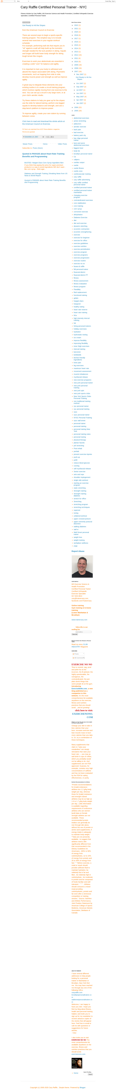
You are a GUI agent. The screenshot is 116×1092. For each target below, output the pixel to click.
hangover (77, 304)
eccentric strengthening (82, 232)
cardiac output (79, 162)
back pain (77, 129)
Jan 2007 (80, 103)
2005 (76, 111)
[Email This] (46, 137)
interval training (79, 349)
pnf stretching (79, 446)
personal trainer (80, 423)
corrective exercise (81, 212)
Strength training (80, 491)
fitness (76, 278)
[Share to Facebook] (51, 137)
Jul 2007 (79, 90)
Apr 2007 (80, 100)
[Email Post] (43, 137)
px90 (75, 460)
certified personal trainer (83, 187)
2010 (76, 61)
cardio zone (78, 171)
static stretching (80, 488)
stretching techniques (82, 507)
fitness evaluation (80, 284)
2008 (76, 68)
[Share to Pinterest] (53, 137)
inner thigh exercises (81, 346)
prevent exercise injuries (83, 454)
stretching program (81, 504)
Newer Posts (27, 144)
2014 (76, 48)
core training (78, 206)
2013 (76, 52)
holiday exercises (80, 329)
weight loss (78, 537)
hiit (75, 323)
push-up (77, 457)
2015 (76, 45)
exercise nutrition (80, 246)
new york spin (79, 390)
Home (45, 144)
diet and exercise (80, 223)
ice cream (77, 337)
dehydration (78, 215)
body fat (77, 151)
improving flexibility (81, 343)
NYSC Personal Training (83, 418)
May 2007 (80, 97)
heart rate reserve (80, 310)
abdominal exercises (81, 118)
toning (76, 513)
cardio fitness (79, 168)
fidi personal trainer (81, 269)
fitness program (80, 287)
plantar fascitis (79, 443)
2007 (76, 71)
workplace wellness (81, 543)
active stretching (80, 121)
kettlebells (77, 355)
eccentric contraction (81, 229)
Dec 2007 (80, 74)
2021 (76, 28)
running (76, 466)
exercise (77, 235)
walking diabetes (80, 526)
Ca (75, 157)
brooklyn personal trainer (83, 154)
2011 (76, 58)
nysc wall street (79, 420)
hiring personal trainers (82, 326)
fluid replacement (80, 292)
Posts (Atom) (38, 148)
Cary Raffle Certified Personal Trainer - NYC (54, 7)
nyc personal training (81, 409)
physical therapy (80, 440)
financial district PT (81, 275)
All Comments (79, 658)
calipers (76, 159)
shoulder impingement (82, 477)
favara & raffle (79, 266)
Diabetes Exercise (80, 217)
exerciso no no (79, 263)
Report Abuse (78, 551)
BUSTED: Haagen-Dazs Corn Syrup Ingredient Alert (44, 163)
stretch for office (80, 499)
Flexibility (77, 289)
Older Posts (62, 144)
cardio (76, 165)
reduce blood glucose (82, 463)
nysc (75, 412)
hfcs (75, 315)
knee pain (77, 363)
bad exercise (78, 132)
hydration (77, 332)
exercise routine (80, 261)
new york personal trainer (83, 383)
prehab (76, 451)
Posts (76, 654)
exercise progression (81, 258)
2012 (76, 55)
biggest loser (78, 148)
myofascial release (81, 377)
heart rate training (80, 312)
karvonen (77, 352)
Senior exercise (79, 471)
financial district (79, 272)
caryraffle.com (77, 992)
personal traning (80, 437)
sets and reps (79, 474)
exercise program (80, 252)
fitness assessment (81, 281)
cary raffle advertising (82, 180)
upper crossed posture (82, 519)
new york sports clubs (82, 393)
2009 (76, 65)
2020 (76, 32)
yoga (75, 546)
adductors (77, 124)
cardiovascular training (82, 174)
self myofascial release (82, 469)
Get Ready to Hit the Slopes (33, 25)
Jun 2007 (80, 93)
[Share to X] (50, 137)
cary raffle (77, 177)
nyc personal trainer (81, 406)
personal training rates (82, 434)
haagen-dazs (78, 301)
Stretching (77, 501)
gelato (76, 298)
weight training (79, 540)
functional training (80, 295)
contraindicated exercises (83, 200)
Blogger (82, 1087)
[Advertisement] (77, 941)
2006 (76, 107)
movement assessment (82, 371)
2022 (76, 25)
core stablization (80, 203)
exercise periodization (82, 249)
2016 (76, 42)
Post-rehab (78, 448)
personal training (80, 426)
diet (75, 220)
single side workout (81, 480)
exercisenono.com (78, 1054)
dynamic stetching (80, 226)
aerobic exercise (80, 127)
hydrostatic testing (80, 335)
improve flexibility (80, 340)
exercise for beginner (82, 238)
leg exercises (79, 365)
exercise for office (80, 240)
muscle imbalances (81, 374)
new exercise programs (82, 380)
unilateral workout (80, 516)
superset (77, 510)
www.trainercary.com (79, 620)
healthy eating (79, 307)
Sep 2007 (80, 87)
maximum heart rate (81, 368)
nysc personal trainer (82, 415)
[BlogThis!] (48, 137)
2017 (76, 38)
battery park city (80, 135)
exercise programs (81, 255)
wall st (76, 529)
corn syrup (78, 209)
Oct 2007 (80, 83)
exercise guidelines (81, 243)
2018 (76, 35)
